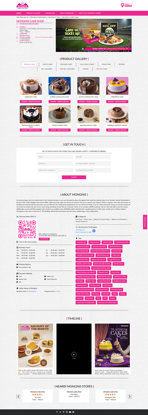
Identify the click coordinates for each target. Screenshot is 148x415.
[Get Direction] (94, 232)
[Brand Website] (73, 412)
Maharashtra (32, 291)
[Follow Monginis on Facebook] (57, 412)
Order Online (31, 101)
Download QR (44, 239)
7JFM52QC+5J (80, 230)
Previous (18, 396)
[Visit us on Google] (60, 412)
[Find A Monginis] (126, 5)
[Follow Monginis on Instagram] (66, 412)
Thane (58, 291)
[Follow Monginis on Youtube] (70, 412)
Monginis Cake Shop (37, 392)
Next (130, 396)
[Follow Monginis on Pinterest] (63, 412)
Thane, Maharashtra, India (84, 232)
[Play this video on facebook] (74, 355)
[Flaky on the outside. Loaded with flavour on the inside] (35, 346)
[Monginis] (22, 5)
